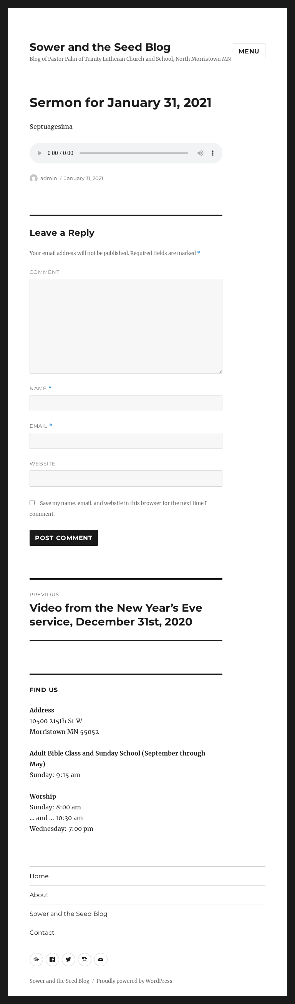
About (39, 895)
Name (41, 388)
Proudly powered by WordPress (134, 981)
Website (43, 463)
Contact (42, 932)
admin (48, 178)
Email (41, 426)
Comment (45, 272)
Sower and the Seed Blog (100, 46)
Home (39, 876)
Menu (249, 51)
